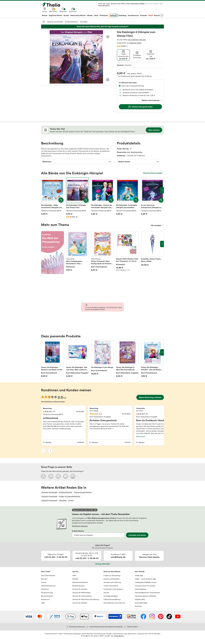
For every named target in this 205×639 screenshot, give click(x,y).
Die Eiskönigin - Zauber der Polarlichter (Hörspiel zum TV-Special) (102, 197)
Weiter (162, 15)
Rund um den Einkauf (112, 571)
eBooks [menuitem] (90, 15)
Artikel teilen (107, 37)
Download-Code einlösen (113, 589)
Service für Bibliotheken (81, 592)
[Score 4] (65, 476)
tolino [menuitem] (96, 15)
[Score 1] (43, 476)
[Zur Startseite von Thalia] (51, 4)
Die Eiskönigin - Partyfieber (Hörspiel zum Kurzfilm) (127, 197)
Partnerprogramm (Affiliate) (145, 596)
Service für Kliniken (79, 603)
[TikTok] (169, 617)
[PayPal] (99, 617)
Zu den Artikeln (52, 252)
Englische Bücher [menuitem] (55, 15)
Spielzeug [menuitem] (122, 15)
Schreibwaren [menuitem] (133, 15)
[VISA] (29, 617)
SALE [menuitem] (150, 15)
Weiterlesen (46, 161)
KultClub (138, 606)
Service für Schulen (79, 589)
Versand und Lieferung (112, 582)
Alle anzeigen (156, 225)
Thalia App (139, 575)
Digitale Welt (140, 599)
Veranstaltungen (141, 603)
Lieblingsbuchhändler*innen (145, 582)
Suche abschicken (104, 5)
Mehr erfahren (154, 130)
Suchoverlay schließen (137, 3)
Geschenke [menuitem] (158, 15)
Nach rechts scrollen (162, 190)
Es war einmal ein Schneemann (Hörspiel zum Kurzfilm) (152, 197)
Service (75, 571)
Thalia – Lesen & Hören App (145, 579)
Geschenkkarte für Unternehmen (147, 592)
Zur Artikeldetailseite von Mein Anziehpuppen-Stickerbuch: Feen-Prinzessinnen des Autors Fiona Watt (77, 252)
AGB (43, 603)
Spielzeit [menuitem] (113, 15)
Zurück (43, 450)
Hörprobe (107, 80)
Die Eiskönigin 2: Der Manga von (102, 358)
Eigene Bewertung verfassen (150, 397)
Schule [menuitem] (66, 15)
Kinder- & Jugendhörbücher (69, 496)
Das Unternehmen (48, 575)
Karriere (44, 579)
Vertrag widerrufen (102, 564)
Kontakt (75, 579)
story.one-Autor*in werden (145, 586)
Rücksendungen (78, 586)
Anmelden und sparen (137, 535)
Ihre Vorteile (139, 571)
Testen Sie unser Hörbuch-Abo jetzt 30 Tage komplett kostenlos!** (102, 27)
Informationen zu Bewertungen (53, 401)
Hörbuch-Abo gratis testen (142, 107)
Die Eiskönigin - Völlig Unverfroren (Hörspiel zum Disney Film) (52, 197)
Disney (71, 500)
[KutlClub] (131, 617)
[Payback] (115, 617)
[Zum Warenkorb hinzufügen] (61, 200)
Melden (48, 442)
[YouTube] (177, 617)
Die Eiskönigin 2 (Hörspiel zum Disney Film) (77, 197)
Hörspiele (83, 22)
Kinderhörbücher (71, 22)
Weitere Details (124, 161)
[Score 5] (73, 476)
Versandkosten (119, 636)
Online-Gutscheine (111, 586)
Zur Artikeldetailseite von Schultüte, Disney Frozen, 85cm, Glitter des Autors (152, 252)
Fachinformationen (48, 586)
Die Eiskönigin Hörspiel (137, 40)
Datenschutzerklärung (112, 599)
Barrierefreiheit (47, 596)
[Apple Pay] (84, 617)
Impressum (45, 599)
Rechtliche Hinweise (80, 526)
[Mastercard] (40, 617)
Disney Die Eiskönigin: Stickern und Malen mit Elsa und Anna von (52, 358)
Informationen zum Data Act (114, 603)
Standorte (45, 589)
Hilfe (74, 575)
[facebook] (143, 617)
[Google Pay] (70, 617)
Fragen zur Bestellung (112, 575)
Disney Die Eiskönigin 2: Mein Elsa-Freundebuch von (127, 358)
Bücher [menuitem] (45, 15)
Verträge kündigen (111, 596)
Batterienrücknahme (80, 582)
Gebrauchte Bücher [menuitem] (78, 15)
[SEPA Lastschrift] (54, 617)
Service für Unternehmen (82, 596)
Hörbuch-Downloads (55, 22)
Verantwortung (47, 592)
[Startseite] (44, 21)
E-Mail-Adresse (78, 531)
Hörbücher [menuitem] (104, 15)
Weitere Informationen (150, 100)
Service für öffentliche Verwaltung (85, 599)
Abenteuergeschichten (83, 492)
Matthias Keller (135, 43)
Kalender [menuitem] (143, 15)
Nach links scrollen (43, 190)
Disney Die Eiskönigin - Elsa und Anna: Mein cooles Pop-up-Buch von (77, 358)
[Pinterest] (160, 617)
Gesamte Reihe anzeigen (153, 173)
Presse (43, 582)
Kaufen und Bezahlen (112, 579)
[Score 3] (58, 476)
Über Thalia (45, 571)
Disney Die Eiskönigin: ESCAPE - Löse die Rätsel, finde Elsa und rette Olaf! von (152, 358)
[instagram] (152, 617)
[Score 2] (50, 476)
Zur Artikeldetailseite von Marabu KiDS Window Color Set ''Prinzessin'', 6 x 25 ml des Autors (127, 252)
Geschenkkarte (140, 589)
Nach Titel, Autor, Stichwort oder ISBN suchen (114, 3)
